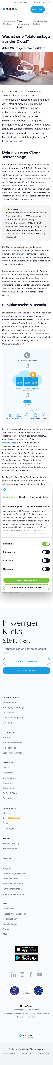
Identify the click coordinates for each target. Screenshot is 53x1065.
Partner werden (10, 848)
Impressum (43, 1053)
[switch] (46, 552)
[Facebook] (31, 974)
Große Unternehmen (12, 752)
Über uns (7, 813)
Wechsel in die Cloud (13, 883)
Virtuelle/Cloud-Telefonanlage (16, 1013)
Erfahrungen (9, 828)
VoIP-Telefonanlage (41, 1013)
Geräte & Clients (10, 793)
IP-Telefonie (34, 1009)
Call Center (8, 712)
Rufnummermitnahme (13, 888)
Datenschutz (10, 1053)
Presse (6, 823)
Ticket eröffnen (10, 918)
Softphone (20, 253)
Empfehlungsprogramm (14, 893)
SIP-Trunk (7, 722)
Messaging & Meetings (13, 707)
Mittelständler (9, 747)
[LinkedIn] (13, 974)
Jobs (5, 818)
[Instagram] (22, 974)
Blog (5, 863)
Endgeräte (8, 783)
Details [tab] (22, 497)
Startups (7, 737)
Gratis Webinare (10, 878)
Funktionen (8, 772)
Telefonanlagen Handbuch (15, 873)
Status (6, 929)
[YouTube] (39, 974)
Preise (6, 767)
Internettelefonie (10, 442)
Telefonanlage (9, 702)
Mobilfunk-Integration (13, 717)
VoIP (7, 181)
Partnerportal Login (12, 843)
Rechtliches (27, 1053)
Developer (8, 798)
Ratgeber (7, 868)
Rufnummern (9, 788)
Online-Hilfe (8, 908)
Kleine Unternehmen (13, 742)
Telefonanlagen (18, 1009)
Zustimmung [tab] (9, 497)
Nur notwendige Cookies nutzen (26, 587)
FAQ (5, 934)
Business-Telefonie (28, 1016)
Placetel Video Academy (14, 913)
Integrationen (9, 777)
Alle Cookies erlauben (26, 580)
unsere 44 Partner (20, 511)
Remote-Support (10, 924)
